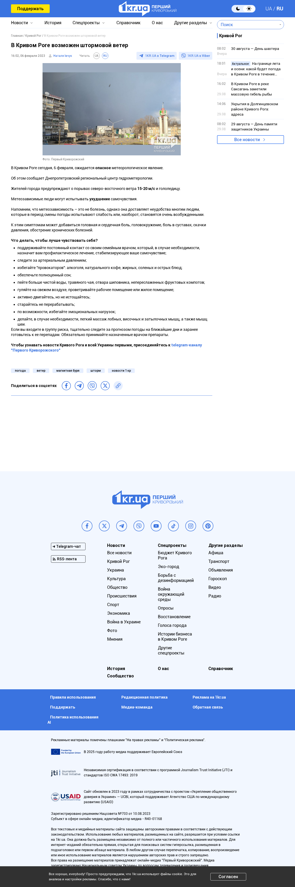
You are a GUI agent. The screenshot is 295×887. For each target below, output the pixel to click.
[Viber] (92, 385)
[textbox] (247, 24)
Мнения (114, 639)
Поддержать (30, 8)
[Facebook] (66, 385)
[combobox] (247, 24)
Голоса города (172, 625)
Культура (116, 578)
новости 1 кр (121, 370)
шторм (95, 370)
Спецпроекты (86, 22)
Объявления (220, 570)
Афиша (215, 552)
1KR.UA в (159, 56)
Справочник (128, 22)
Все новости (247, 139)
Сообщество (120, 675)
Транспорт (218, 561)
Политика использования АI (73, 720)
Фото (112, 630)
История (52, 22)
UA (268, 9)
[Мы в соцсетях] (87, 526)
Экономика (118, 613)
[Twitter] (105, 385)
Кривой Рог (118, 561)
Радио (214, 596)
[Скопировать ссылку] (118, 385)
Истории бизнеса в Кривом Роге (175, 636)
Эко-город (168, 566)
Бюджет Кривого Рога (175, 555)
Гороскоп (217, 578)
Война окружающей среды (171, 594)
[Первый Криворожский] (147, 8)
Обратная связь (208, 707)
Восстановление (174, 616)
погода (20, 370)
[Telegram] (79, 385)
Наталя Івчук (62, 55)
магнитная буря (67, 370)
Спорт (113, 604)
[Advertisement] (111, 430)
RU (279, 9)
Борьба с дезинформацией (176, 578)
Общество (117, 587)
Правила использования (73, 697)
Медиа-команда (136, 707)
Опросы (166, 608)
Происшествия (121, 596)
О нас (157, 22)
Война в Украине (124, 621)
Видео (214, 587)
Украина (115, 570)
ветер (41, 370)
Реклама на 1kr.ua (209, 697)
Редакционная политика (144, 697)
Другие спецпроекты (171, 650)
